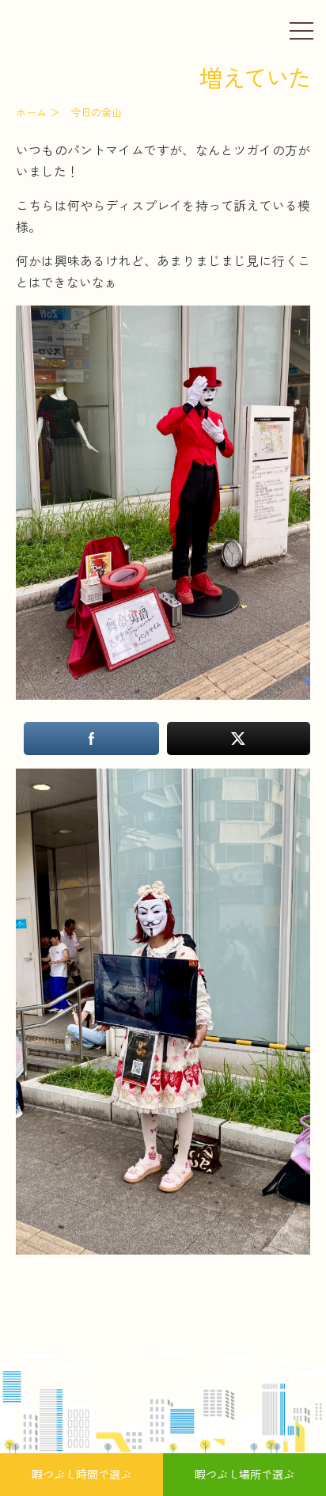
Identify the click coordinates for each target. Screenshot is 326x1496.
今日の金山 (96, 112)
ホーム (31, 112)
